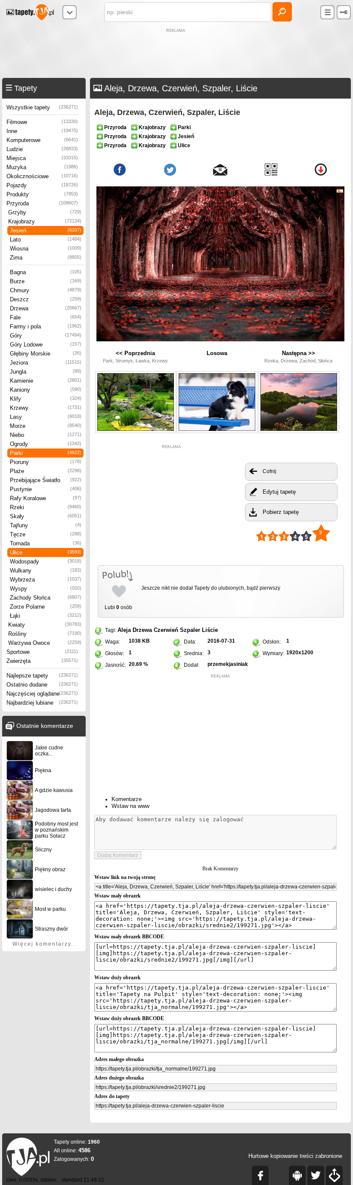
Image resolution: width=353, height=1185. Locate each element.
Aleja (124, 630)
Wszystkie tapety (42, 107)
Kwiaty (44, 625)
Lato (45, 239)
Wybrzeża (45, 579)
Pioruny (45, 462)
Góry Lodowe (45, 344)
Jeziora (45, 362)
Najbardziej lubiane (42, 702)
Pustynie (45, 489)
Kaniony (45, 390)
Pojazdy (42, 185)
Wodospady (45, 561)
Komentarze (126, 799)
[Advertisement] (176, 54)
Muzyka (42, 167)
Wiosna (45, 248)
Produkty (42, 194)
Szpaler (190, 630)
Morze (45, 426)
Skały (45, 516)
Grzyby (44, 212)
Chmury (45, 290)
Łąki (45, 616)
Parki (45, 453)
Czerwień (166, 630)
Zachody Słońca (45, 597)
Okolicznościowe (42, 176)
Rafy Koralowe (45, 498)
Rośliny (44, 634)
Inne (42, 131)
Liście (210, 630)
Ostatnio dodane (42, 684)
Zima (45, 257)
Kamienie (45, 380)
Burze (45, 281)
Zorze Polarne (45, 606)
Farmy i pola (45, 326)
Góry (45, 335)
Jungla (45, 371)
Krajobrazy (44, 221)
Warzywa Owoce (44, 643)
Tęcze (45, 534)
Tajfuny (45, 525)
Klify (45, 399)
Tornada (45, 543)
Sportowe (42, 652)
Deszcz (45, 299)
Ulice (45, 552)
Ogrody (45, 444)
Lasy (45, 417)
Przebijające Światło (45, 480)
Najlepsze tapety (42, 675)
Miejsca (42, 158)
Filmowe (42, 122)
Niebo (45, 435)
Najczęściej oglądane (42, 693)
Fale (45, 317)
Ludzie (42, 149)
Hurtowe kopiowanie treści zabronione (295, 1156)
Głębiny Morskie (45, 353)
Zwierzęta (42, 661)
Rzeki (45, 507)
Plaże (45, 471)
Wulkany (45, 570)
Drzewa (45, 308)
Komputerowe (42, 140)
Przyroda (42, 203)
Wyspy (45, 588)
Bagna (45, 272)
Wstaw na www (130, 806)
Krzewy (45, 408)
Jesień (45, 230)
